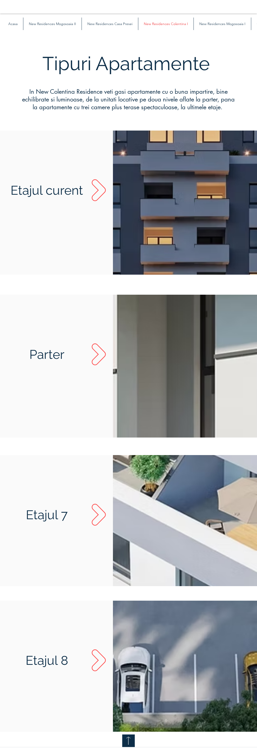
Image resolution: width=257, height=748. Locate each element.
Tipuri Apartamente (128, 63)
